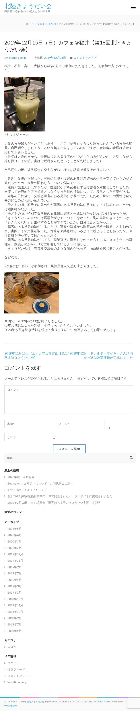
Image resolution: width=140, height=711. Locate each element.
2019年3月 (14, 586)
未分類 (11, 646)
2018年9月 (14, 618)
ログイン (13, 663)
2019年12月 (15, 554)
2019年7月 (14, 573)
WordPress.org (17, 682)
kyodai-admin (17, 57)
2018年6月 (14, 630)
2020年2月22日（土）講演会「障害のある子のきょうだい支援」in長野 (53, 502)
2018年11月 (15, 605)
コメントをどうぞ (85, 57)
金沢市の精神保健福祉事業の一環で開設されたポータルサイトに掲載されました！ (61, 496)
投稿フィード (16, 669)
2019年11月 (15, 560)
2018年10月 (15, 611)
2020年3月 (14, 541)
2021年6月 (14, 528)
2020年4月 (14, 535)
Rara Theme (103, 701)
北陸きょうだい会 (28, 5)
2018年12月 (15, 598)
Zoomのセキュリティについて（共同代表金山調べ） (41, 483)
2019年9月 (14, 567)
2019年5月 (14, 579)
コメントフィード (19, 675)
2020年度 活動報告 (20, 477)
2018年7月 (14, 624)
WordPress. (11, 706)
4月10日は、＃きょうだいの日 (27, 489)
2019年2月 (14, 592)
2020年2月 (14, 547)
